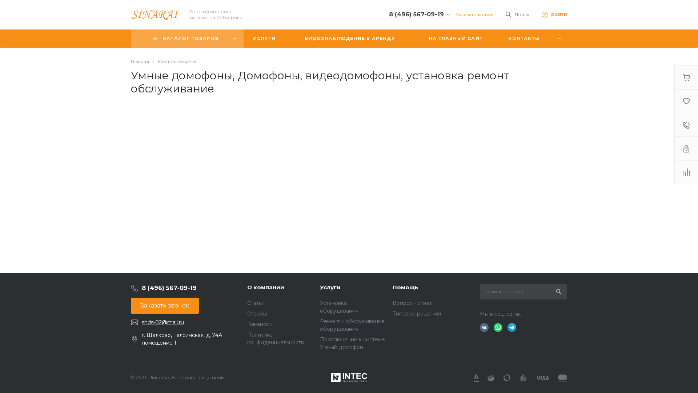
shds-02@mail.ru (163, 322)
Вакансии (260, 324)
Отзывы (257, 313)
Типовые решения (417, 313)
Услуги (330, 287)
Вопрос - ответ (412, 303)
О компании (265, 287)
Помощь (405, 287)
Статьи (256, 303)
